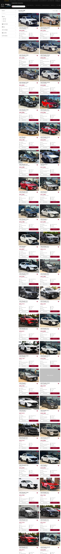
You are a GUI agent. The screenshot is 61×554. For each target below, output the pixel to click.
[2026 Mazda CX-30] (50, 348)
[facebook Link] (55, 0)
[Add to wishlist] (37, 28)
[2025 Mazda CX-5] (50, 102)
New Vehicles (30, 5)
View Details (24, 65)
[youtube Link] (57, 0)
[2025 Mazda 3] (29, 129)
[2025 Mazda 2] (29, 238)
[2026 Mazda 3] (29, 375)
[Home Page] (6, 5)
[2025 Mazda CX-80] (50, 20)
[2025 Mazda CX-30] (50, 129)
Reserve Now (34, 65)
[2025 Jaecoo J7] (50, 156)
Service (52, 5)
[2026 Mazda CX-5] (29, 430)
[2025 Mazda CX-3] (50, 402)
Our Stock (37, 5)
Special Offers (45, 5)
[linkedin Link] (58, 0)
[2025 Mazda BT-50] (29, 457)
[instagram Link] (59, 0)
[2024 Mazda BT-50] (29, 20)
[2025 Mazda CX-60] (50, 47)
